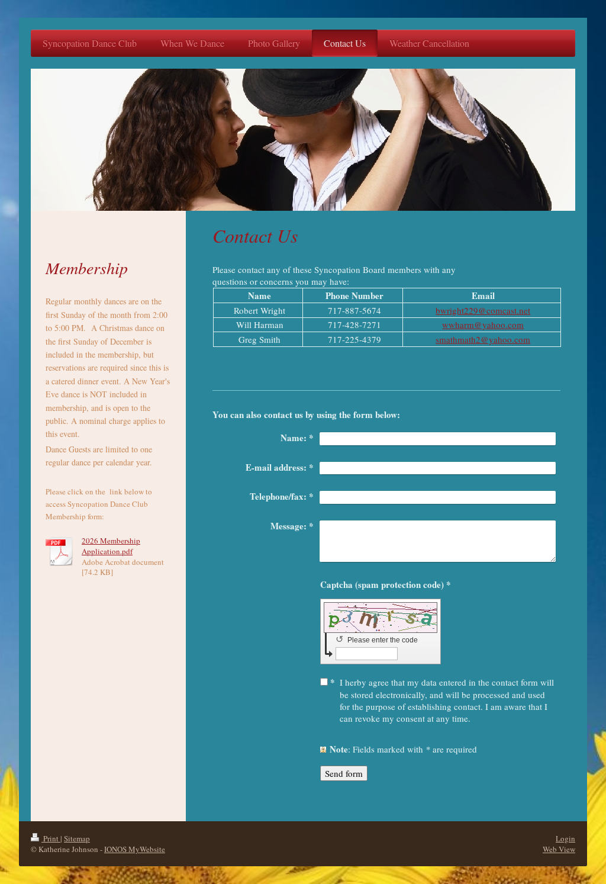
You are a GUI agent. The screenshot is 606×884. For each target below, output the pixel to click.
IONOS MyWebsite (134, 849)
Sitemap (77, 838)
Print (50, 838)
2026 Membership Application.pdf (111, 546)
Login (565, 838)
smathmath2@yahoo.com (483, 339)
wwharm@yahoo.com (483, 324)
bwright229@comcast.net (483, 310)
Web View (559, 849)
